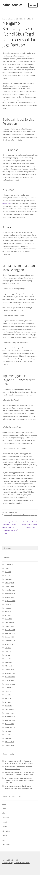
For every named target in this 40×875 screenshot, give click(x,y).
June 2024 (8, 651)
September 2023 (10, 684)
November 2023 (10, 677)
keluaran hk (6, 808)
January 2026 (9, 586)
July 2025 (8, 604)
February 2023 (9, 709)
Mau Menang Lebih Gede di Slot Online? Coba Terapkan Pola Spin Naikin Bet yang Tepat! (19, 773)
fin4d (4, 804)
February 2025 (9, 622)
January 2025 (9, 626)
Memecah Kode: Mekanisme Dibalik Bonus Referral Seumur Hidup (18, 768)
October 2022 (9, 724)
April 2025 (8, 615)
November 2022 (10, 720)
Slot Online (13, 512)
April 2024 (8, 659)
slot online (6, 831)
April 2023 (8, 702)
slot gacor (5, 817)
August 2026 (9, 565)
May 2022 (8, 731)
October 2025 (9, 597)
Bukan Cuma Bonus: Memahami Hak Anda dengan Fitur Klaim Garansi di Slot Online (18, 787)
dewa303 (5, 822)
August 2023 (9, 688)
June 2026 (8, 568)
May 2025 (8, 612)
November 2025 (10, 593)
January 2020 (9, 745)
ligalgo (4, 836)
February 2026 (9, 583)
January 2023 (9, 713)
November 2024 (10, 633)
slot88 (4, 826)
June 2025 (8, 608)
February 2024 (9, 666)
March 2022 (8, 738)
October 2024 (9, 637)
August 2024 (9, 644)
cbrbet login (7, 203)
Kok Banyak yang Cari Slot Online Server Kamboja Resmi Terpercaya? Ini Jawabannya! (20, 762)
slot (3, 813)
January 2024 (9, 670)
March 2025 (8, 619)
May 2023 (8, 698)
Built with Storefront (22, 863)
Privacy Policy (7, 863)
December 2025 (10, 590)
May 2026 (8, 572)
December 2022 (10, 717)
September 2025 (10, 601)
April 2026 (8, 575)
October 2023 (9, 680)
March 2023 (8, 706)
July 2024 (8, 648)
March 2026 (8, 579)
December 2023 (10, 673)
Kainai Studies (12, 5)
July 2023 (8, 691)
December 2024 (10, 630)
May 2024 (8, 655)
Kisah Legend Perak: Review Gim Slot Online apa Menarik (29, 524)
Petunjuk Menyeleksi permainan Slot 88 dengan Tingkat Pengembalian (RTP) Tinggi (11, 527)
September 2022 (10, 727)
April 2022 (8, 735)
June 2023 (8, 695)
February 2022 (9, 742)
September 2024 (10, 641)
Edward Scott (28, 19)
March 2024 (8, 662)
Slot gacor (5, 845)
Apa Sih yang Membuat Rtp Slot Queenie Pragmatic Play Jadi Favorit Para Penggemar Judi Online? (19, 780)
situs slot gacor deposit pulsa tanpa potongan (21, 515)
